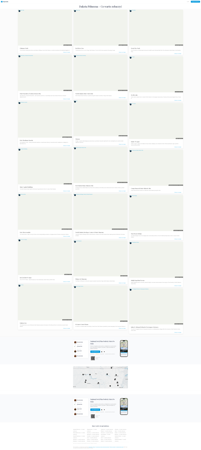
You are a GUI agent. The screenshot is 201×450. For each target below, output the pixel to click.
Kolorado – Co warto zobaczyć (93, 436)
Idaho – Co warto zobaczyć (120, 431)
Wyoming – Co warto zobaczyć (93, 432)
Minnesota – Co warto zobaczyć (93, 434)
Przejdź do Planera (195, 1)
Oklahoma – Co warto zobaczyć (107, 429)
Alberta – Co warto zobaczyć (106, 441)
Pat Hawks (66, 274)
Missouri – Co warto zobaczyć (106, 431)
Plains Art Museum (81, 279)
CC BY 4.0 (70, 274)
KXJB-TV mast (135, 141)
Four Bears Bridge (136, 234)
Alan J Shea (120, 135)
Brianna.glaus (120, 90)
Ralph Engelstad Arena (137, 280)
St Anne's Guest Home (81, 324)
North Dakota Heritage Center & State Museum (89, 232)
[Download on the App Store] (102, 352)
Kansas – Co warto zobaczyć (92, 439)
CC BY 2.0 (125, 275)
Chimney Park (24, 48)
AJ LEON (122, 275)
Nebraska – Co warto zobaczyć (79, 441)
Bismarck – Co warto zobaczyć (120, 434)
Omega (77, 139)
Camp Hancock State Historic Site (141, 188)
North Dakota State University (84, 93)
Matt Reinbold (65, 319)
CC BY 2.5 (181, 277)
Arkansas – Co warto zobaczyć (120, 429)
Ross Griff (122, 321)
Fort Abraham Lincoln (26, 140)
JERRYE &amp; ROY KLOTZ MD (173, 185)
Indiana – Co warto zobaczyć (120, 432)
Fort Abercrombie (25, 232)
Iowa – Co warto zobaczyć (92, 437)
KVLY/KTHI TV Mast (25, 277)
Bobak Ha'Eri (66, 183)
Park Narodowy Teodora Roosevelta (30, 93)
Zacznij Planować (95, 351)
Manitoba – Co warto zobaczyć (79, 439)
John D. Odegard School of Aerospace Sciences (144, 327)
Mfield (177, 138)
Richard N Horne (120, 182)
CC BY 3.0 (70, 183)
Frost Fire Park (135, 48)
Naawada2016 (176, 230)
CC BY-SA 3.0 (69, 90)
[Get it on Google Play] (104, 352)
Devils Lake (134, 95)
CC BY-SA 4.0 (125, 90)
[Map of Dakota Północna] (100, 377)
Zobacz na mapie (66, 52)
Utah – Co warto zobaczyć (106, 437)
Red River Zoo (79, 48)
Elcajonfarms (177, 277)
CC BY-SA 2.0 (69, 319)
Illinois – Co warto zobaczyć (106, 439)
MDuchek (65, 90)
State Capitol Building (26, 187)
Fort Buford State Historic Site (84, 185)
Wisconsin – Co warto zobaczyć (107, 432)
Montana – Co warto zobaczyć (93, 441)
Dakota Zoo (23, 323)
